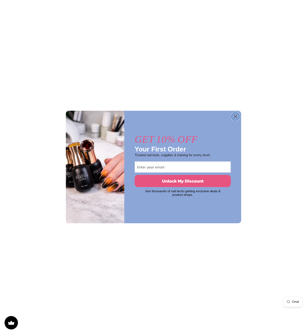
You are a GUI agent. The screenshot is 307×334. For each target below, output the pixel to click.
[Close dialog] (235, 116)
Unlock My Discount (183, 181)
